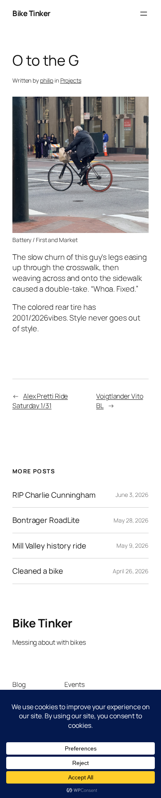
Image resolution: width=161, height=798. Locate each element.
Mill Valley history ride (49, 546)
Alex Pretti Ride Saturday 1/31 (40, 401)
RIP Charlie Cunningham (53, 495)
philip (46, 80)
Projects (70, 80)
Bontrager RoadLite (46, 520)
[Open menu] (144, 14)
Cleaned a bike (37, 571)
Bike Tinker (31, 13)
